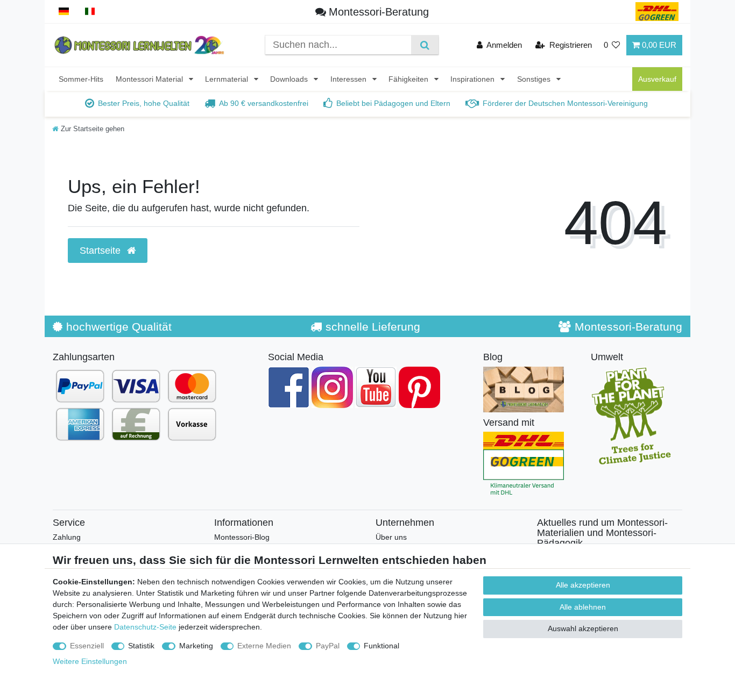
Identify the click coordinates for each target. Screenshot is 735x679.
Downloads (290, 79)
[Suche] (425, 44)
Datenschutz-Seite (145, 627)
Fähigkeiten (409, 79)
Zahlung (67, 537)
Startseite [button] (101, 250)
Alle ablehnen (583, 607)
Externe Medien (264, 645)
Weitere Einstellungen (90, 661)
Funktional (381, 645)
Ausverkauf (657, 79)
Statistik (141, 645)
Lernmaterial (227, 79)
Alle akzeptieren (583, 585)
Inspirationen (473, 79)
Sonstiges (535, 79)
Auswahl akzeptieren (583, 628)
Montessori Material (150, 79)
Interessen (349, 79)
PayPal (328, 645)
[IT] (90, 11)
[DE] (64, 11)
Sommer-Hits (81, 79)
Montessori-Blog (242, 537)
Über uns (391, 537)
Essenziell (87, 645)
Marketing (196, 645)
